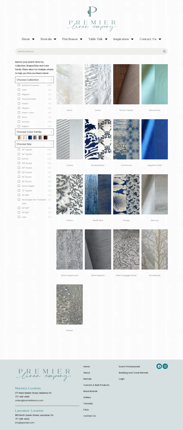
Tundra (69, 165)
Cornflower (126, 165)
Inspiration (121, 39)
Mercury (155, 220)
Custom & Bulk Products (96, 385)
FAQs (86, 409)
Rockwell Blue (97, 165)
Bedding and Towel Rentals (133, 372)
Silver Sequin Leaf (69, 275)
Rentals (46, 39)
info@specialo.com (24, 422)
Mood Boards (90, 391)
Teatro (69, 220)
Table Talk (95, 39)
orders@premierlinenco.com (29, 400)
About (25, 39)
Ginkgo (126, 220)
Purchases (70, 39)
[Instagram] (165, 366)
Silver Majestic (98, 275)
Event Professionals (129, 366)
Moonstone (154, 110)
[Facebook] (159, 366)
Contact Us (148, 39)
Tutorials (88, 403)
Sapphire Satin (154, 165)
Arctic (69, 110)
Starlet (69, 330)
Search (164, 51)
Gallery (87, 397)
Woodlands (154, 275)
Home (86, 366)
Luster (98, 110)
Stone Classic (126, 110)
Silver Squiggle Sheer (126, 275)
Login (121, 378)
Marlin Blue (98, 220)
